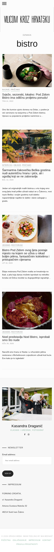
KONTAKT (46, 540)
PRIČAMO (15, 90)
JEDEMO (6, 245)
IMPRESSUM (34, 540)
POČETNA (6, 540)
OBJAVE (17, 165)
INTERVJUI (7, 165)
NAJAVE (6, 90)
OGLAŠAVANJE (20, 540)
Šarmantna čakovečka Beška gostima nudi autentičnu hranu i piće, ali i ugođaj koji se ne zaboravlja (26, 173)
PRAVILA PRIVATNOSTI (27, 544)
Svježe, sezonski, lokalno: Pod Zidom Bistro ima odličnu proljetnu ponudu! (26, 96)
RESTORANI (17, 245)
